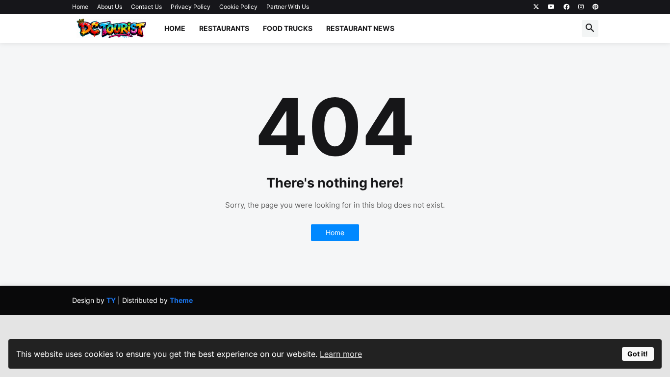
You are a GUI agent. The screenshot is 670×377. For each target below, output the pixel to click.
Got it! (637, 354)
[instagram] (581, 7)
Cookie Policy (238, 6)
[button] (590, 28)
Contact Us (146, 6)
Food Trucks (287, 28)
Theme (181, 300)
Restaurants (224, 28)
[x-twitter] (536, 7)
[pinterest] (595, 7)
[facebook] (566, 7)
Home (80, 6)
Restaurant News (360, 28)
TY (111, 300)
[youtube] (551, 7)
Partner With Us (287, 6)
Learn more (341, 354)
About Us (109, 6)
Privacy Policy (190, 6)
